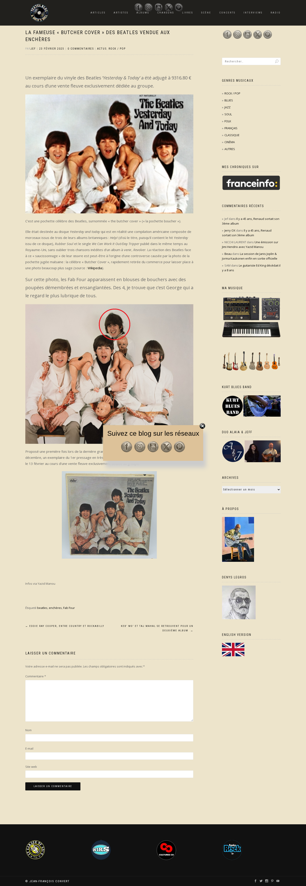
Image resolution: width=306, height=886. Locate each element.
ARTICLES (98, 12)
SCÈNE (206, 12)
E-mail (29, 748)
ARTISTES (121, 12)
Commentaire (35, 676)
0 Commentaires (81, 48)
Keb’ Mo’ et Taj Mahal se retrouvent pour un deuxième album (157, 628)
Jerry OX (229, 230)
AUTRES (229, 149)
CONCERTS (227, 12)
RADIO (276, 12)
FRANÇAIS (230, 128)
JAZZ (227, 107)
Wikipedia (95, 268)
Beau (228, 254)
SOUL (228, 114)
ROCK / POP (117, 48)
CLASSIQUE (231, 135)
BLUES (228, 100)
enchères (55, 608)
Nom (28, 730)
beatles (42, 608)
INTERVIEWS (253, 12)
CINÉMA (229, 142)
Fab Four (69, 608)
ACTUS (102, 48)
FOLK (227, 121)
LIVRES (187, 12)
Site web (31, 767)
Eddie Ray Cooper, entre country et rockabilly (64, 626)
